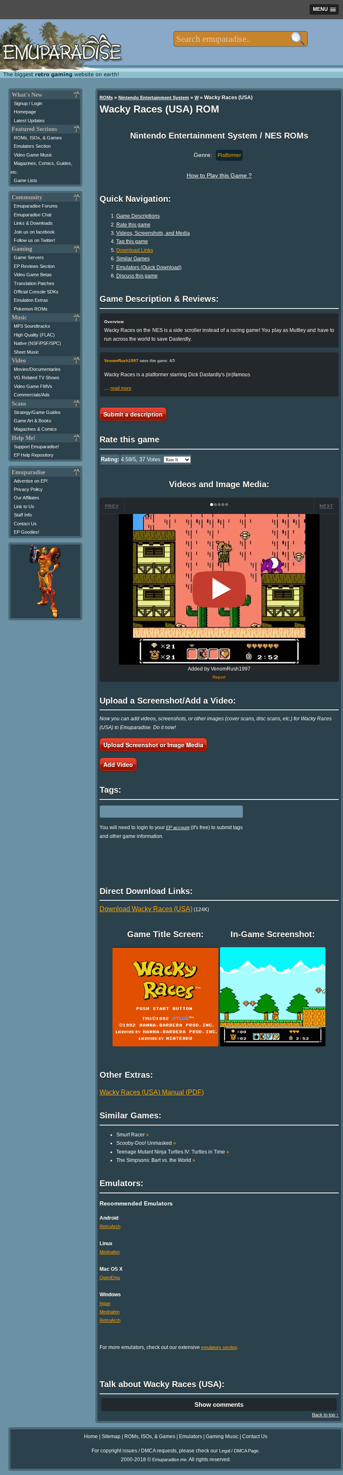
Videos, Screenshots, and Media (153, 233)
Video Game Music (33, 154)
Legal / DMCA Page (239, 1450)
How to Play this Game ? (219, 175)
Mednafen (110, 1251)
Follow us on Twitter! (34, 240)
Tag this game (132, 241)
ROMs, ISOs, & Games (38, 137)
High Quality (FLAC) (34, 334)
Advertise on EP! (31, 480)
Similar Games (133, 259)
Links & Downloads (33, 223)
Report (218, 677)
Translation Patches (34, 283)
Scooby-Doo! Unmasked (146, 1143)
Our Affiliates (26, 497)
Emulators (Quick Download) (149, 267)
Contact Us (25, 523)
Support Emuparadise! (36, 446)
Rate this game (133, 225)
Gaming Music (222, 1436)
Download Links (134, 250)
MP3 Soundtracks (32, 326)
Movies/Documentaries (37, 369)
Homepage (25, 111)
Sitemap (111, 1436)
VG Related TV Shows (36, 377)
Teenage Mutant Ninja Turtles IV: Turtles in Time (172, 1152)
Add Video (118, 764)
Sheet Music (26, 352)
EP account (177, 827)
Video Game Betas (33, 274)
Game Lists (25, 180)
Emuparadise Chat (32, 214)
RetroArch (110, 1226)
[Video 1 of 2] (219, 589)
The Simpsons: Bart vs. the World (155, 1160)
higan (105, 1303)
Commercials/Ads (32, 394)
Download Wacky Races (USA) (146, 908)
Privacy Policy (28, 489)
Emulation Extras (31, 300)
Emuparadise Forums (36, 205)
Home (91, 1436)
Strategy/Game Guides (37, 412)
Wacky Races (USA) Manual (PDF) (152, 1092)
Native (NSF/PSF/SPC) (37, 343)
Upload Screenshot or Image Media (153, 744)
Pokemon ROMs (31, 308)
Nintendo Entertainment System (153, 97)
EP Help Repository (34, 454)
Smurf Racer (132, 1135)
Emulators (190, 1436)
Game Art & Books (32, 420)
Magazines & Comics (35, 429)
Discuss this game (137, 276)
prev (112, 506)
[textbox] (240, 39)
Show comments (219, 1404)
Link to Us (24, 506)
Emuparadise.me (169, 1459)
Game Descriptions (138, 216)
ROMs (106, 97)
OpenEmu (110, 1277)
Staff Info (23, 514)
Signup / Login (28, 103)
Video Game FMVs (33, 386)
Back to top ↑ (325, 1414)
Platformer (229, 155)
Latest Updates (29, 120)
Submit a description (133, 414)
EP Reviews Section (34, 266)
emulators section (219, 1347)
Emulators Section (32, 146)
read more (120, 388)
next (326, 506)
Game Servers (29, 257)
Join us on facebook (34, 231)
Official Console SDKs (36, 291)
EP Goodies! (26, 531)
